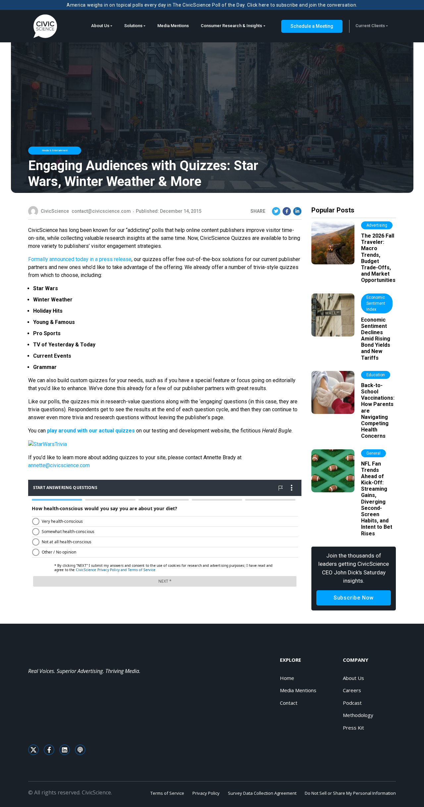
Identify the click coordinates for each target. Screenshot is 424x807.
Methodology (358, 715)
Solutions (133, 25)
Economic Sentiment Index (375, 303)
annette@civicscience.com (59, 465)
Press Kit (353, 727)
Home (287, 678)
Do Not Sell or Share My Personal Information (350, 793)
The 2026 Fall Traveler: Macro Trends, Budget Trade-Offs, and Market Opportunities (378, 258)
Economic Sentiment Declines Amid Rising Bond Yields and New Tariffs (375, 339)
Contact (288, 702)
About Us (100, 25)
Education (375, 375)
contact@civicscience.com (101, 211)
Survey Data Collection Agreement (262, 793)
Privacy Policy (206, 793)
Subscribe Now (354, 598)
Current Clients (370, 25)
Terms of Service (167, 793)
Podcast (352, 702)
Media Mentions (173, 25)
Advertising (376, 225)
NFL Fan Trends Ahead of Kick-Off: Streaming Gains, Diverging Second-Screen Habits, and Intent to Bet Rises (376, 499)
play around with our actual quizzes (91, 430)
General (373, 453)
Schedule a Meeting (312, 26)
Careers (352, 690)
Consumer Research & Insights (231, 25)
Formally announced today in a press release (80, 259)
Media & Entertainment (55, 150)
